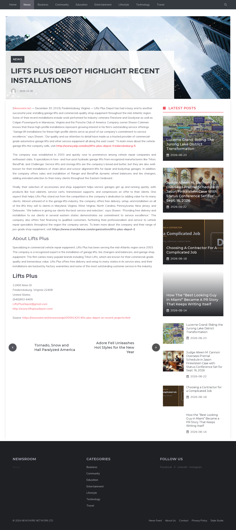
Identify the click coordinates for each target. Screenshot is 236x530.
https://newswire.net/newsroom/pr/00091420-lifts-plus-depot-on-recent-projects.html (76, 317)
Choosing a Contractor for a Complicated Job (204, 389)
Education (81, 4)
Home (13, 4)
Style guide (217, 520)
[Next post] (156, 347)
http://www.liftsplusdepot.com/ (33, 308)
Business (42, 4)
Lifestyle (124, 4)
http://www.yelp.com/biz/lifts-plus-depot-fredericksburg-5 (96, 145)
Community (62, 4)
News (27, 4)
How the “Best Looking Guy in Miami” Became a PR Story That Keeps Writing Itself (192, 299)
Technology (143, 4)
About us (170, 520)
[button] (225, 4)
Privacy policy (199, 520)
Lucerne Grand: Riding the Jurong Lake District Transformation (190, 144)
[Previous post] (12, 347)
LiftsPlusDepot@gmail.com (30, 304)
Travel (160, 4)
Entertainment (103, 4)
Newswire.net (22, 108)
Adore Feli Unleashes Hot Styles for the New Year (114, 347)
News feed (155, 520)
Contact (183, 520)
